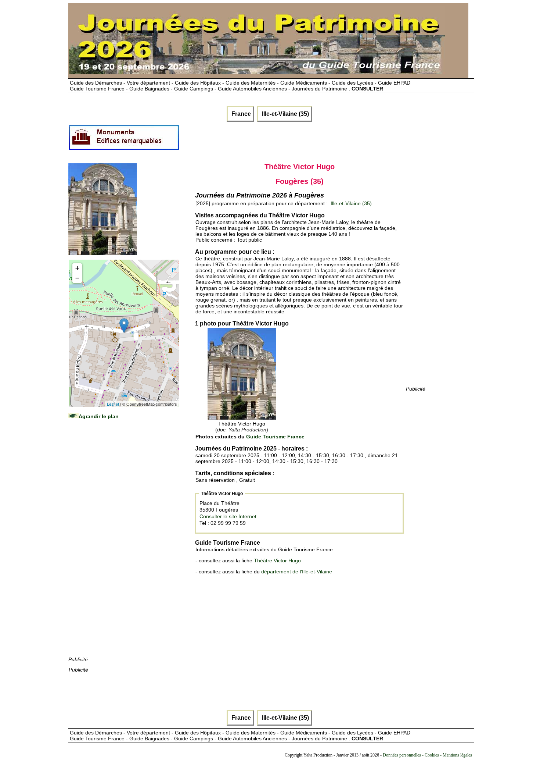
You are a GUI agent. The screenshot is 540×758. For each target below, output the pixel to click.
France (240, 114)
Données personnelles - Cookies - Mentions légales (427, 755)
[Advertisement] (123, 545)
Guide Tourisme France (275, 437)
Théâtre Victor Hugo (277, 560)
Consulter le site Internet (227, 516)
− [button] (77, 278)
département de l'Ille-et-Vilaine (296, 571)
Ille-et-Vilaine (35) (284, 114)
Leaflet (113, 404)
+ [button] (77, 268)
